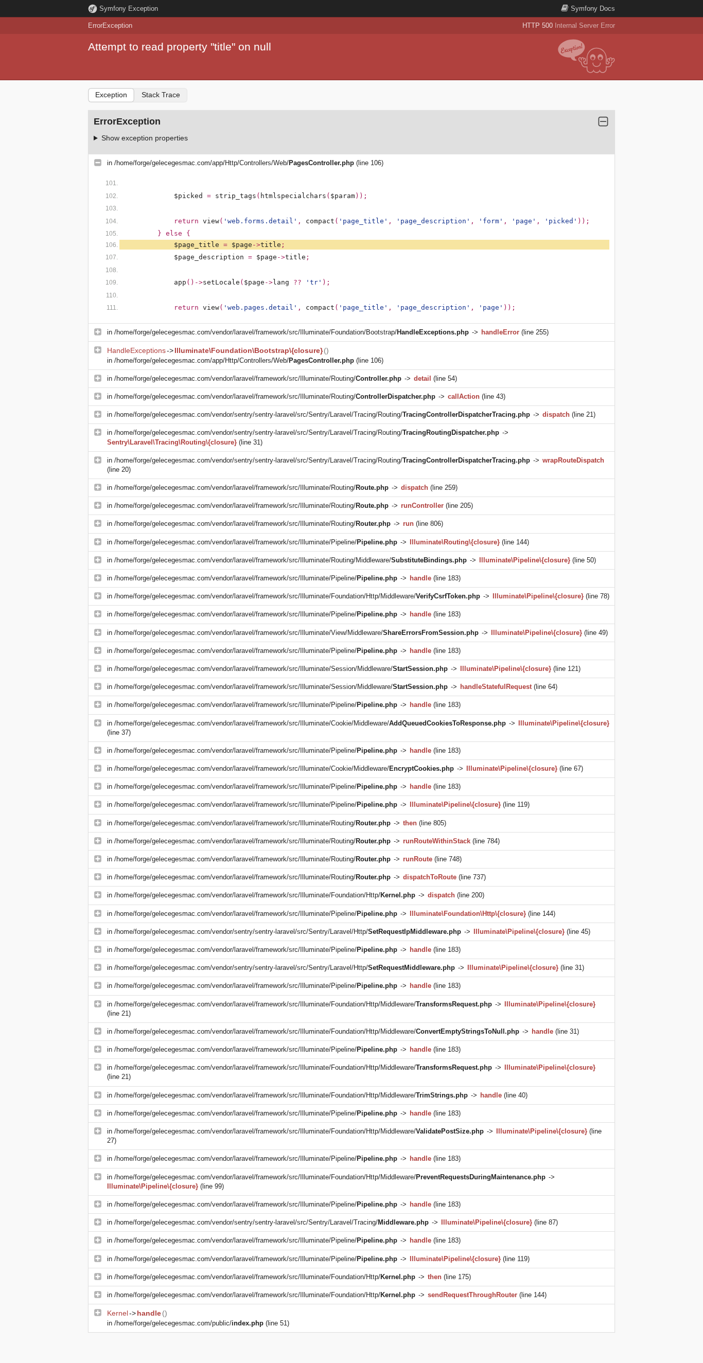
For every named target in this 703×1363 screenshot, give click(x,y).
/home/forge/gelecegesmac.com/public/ (188, 1323)
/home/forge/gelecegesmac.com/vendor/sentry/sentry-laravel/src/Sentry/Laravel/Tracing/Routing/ (322, 414)
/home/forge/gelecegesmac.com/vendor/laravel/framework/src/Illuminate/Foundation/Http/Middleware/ (297, 596)
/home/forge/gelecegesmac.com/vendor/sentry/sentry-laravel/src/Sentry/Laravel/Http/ (287, 931)
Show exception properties (144, 138)
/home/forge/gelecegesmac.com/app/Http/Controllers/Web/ (234, 163)
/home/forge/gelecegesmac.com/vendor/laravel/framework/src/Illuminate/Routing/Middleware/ (290, 560)
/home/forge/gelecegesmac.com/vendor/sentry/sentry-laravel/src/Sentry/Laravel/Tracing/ (271, 1222)
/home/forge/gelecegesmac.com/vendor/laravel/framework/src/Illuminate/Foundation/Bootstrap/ (291, 332)
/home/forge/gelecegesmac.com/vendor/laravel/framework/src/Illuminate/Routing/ (257, 378)
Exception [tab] (111, 95)
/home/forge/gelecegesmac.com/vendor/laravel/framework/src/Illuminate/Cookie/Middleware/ (310, 723)
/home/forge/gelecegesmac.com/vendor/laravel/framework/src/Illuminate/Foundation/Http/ (264, 895)
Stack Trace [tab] (161, 95)
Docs (593, 8)
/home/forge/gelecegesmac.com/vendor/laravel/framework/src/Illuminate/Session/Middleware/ (281, 668)
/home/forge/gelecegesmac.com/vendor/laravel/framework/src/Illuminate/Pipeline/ (255, 542)
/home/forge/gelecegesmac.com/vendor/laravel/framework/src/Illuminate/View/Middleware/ (296, 632)
